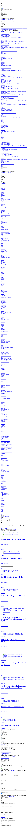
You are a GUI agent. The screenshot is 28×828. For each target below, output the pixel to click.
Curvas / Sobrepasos (15, 47)
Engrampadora (9, 110)
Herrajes (2, 90)
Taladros (2, 311)
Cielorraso (22, 141)
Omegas (12, 70)
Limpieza (3, 107)
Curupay (5, 156)
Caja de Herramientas (5, 113)
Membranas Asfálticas (17, 37)
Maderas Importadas (5, 155)
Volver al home (4, 528)
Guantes (23, 104)
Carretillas (14, 113)
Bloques (15, 32)
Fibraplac (3, 162)
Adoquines (3, 32)
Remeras (2, 388)
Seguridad (3, 85)
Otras (12, 156)
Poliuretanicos (14, 88)
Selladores (3, 114)
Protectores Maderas (16, 83)
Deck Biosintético (16, 145)
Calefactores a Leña (10, 117)
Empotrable (7, 131)
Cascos (6, 86)
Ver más (23, 32)
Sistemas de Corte (4, 360)
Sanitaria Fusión (4, 46)
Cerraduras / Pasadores (14, 91)
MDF (18, 141)
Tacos (2, 377)
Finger (22, 159)
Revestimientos (4, 71)
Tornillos (19, 70)
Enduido (13, 72)
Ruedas (12, 98)
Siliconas (19, 88)
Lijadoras (3, 307)
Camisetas (9, 104)
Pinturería (3, 57)
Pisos (2, 49)
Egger (2, 160)
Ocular (9, 86)
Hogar (22, 28)
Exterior (2, 72)
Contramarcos (11, 149)
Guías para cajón (22, 91)
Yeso (10, 65)
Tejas (8, 45)
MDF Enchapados (4, 493)
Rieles (9, 98)
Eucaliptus (3, 154)
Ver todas (14, 529)
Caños (5, 41)
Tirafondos (7, 100)
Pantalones (3, 387)
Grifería (5, 53)
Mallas (9, 35)
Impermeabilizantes (5, 36)
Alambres (3, 35)
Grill (2, 132)
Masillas (7, 83)
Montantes (3, 70)
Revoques (3, 195)
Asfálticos (3, 37)
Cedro (2, 156)
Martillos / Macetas (21, 94)
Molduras (3, 68)
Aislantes (2, 62)
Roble (15, 156)
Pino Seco (10, 154)
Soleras (15, 70)
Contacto (7, 516)
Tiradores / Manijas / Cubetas (7, 347)
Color (5, 161)
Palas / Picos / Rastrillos (6, 358)
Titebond (2, 115)
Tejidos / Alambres (5, 34)
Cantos (8, 159)
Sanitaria (2, 52)
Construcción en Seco (11, 28)
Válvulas (22, 47)
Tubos (25, 47)
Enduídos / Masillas (5, 65)
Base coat (3, 75)
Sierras (2, 309)
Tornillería (3, 99)
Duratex (2, 165)
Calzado (5, 104)
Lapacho (9, 156)
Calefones (16, 117)
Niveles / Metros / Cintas (6, 96)
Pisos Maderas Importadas (6, 450)
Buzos (2, 104)
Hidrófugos (7, 37)
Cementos (8, 32)
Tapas (2, 226)
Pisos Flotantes (14, 51)
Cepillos (19, 77)
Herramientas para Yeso (6, 80)
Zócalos (2, 149)
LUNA (2, 771)
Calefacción (3, 116)
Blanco (2, 161)
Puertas (2, 128)
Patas (2, 345)
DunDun (6, 55)
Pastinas (2, 55)
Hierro (2, 196)
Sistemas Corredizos (5, 97)
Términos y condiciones (6, 518)
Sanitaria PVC (4, 40)
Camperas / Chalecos (16, 104)
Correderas (3, 98)
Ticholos (2, 194)
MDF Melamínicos (5, 494)
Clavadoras (3, 110)
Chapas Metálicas (4, 43)
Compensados (13, 159)
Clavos (23, 100)
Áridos (11, 32)
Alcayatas (3, 91)
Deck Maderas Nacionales (11, 147)
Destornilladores (4, 94)
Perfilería (2, 69)
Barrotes (6, 149)
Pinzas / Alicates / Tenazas (6, 359)
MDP (11, 164)
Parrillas (10, 124)
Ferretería (18, 28)
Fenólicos (18, 159)
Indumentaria (3, 103)
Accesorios (7, 70)
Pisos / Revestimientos (5, 144)
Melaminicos (3, 29)
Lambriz (9, 68)
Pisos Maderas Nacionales (6, 452)
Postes (4, 151)
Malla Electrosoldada (5, 199)
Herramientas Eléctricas (6, 76)
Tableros (2, 158)
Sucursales (3, 516)
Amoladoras (8, 77)
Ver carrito (3, 811)
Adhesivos (3, 87)
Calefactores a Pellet (5, 411)
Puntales (2, 200)
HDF (13, 164)
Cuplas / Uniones (14, 41)
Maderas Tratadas (13, 141)
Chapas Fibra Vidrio (15, 43)
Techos (2, 42)
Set (11, 113)
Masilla (2, 74)
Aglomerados (4, 159)
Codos (8, 41)
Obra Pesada (3, 31)
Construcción (4, 28)
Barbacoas (3, 130)
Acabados (3, 83)
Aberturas (3, 127)
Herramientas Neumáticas (6, 109)
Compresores (24, 77)
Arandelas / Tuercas (13, 100)
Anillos (2, 41)
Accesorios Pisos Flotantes (6, 145)
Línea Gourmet (4, 122)
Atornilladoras (14, 77)
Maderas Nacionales (5, 141)
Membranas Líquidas (5, 38)
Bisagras (7, 91)
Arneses (2, 86)
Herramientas (3, 111)
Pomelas (2, 346)
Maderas (25, 28)
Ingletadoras (3, 306)
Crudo (8, 161)
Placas (2, 64)
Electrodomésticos (4, 125)
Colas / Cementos (4, 88)
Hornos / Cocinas (4, 124)
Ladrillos (19, 32)
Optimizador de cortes (11, 29)
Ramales (2, 224)
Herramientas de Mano (5, 93)
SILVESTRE (12, 770)
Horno (2, 134)
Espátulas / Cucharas (12, 94)
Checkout (3, 817)
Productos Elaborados (5, 142)
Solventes (23, 83)
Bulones (20, 100)
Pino (2, 151)
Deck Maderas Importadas (6, 447)
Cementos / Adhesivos (5, 54)
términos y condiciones (9, 796)
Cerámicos (3, 51)
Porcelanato (8, 51)
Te (1, 244)
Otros (6, 35)
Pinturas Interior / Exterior (6, 58)
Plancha (2, 137)
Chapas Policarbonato (5, 233)
